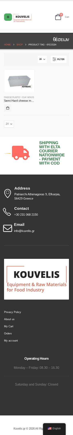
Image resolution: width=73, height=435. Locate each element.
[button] (59, 59)
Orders (8, 333)
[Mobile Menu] (8, 17)
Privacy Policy (12, 312)
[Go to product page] (19, 81)
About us (9, 319)
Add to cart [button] (7, 108)
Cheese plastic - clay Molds (19, 97)
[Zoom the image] (36, 260)
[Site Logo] (22, 18)
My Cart (8, 326)
